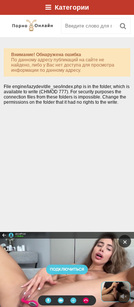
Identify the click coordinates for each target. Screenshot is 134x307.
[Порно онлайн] (30, 26)
